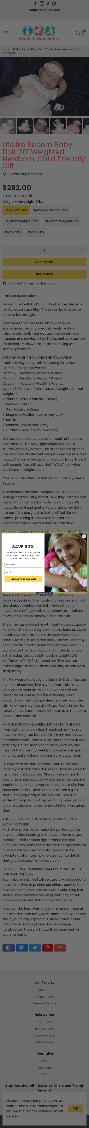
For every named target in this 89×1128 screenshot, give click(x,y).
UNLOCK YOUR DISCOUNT (23, 579)
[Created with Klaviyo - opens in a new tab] (44, 593)
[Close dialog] (84, 536)
